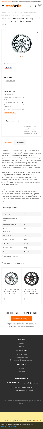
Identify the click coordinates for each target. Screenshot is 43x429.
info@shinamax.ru (33, 383)
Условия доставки (21, 357)
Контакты (21, 371)
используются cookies (8, 426)
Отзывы (21, 368)
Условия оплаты (22, 354)
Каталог (21, 339)
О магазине (21, 365)
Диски (21, 346)
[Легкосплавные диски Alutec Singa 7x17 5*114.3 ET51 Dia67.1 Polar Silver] (21, 43)
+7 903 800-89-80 (13, 382)
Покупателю (21, 351)
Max (36, 420)
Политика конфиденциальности (22, 360)
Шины (21, 343)
